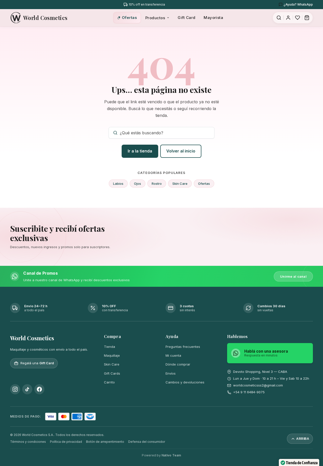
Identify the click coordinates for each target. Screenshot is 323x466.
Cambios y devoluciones (185, 382)
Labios (118, 184)
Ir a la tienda (140, 150)
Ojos (137, 184)
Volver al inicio (180, 150)
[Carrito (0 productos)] (306, 17)
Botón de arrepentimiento (105, 442)
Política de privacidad (66, 442)
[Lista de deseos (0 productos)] (297, 17)
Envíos (171, 373)
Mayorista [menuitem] (213, 17)
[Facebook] (39, 389)
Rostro (157, 184)
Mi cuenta (173, 355)
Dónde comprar (178, 364)
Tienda (109, 347)
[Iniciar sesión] (288, 17)
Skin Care (179, 184)
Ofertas (204, 184)
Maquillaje (112, 355)
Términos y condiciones (28, 442)
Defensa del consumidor (146, 442)
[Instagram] (15, 389)
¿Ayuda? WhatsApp (298, 4)
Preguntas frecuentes (183, 347)
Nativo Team (171, 455)
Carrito (109, 382)
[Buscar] (278, 17)
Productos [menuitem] (155, 17)
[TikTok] (27, 389)
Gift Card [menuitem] (186, 17)
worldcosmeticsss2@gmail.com (258, 385)
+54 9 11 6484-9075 (249, 392)
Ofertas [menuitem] (129, 17)
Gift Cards (112, 373)
